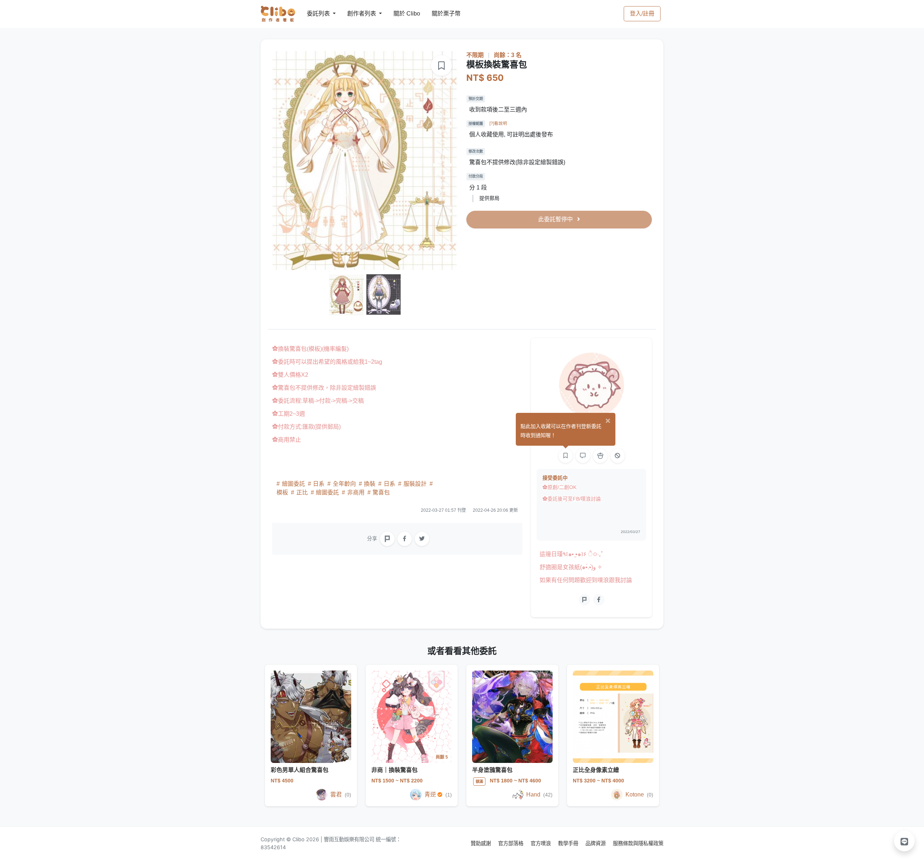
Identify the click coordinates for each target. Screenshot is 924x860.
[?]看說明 (498, 123)
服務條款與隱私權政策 (638, 843)
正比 (302, 492)
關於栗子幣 (439, 13)
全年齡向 (344, 484)
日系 (318, 484)
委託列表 (314, 13)
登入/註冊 (642, 13)
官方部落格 (511, 843)
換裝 (369, 484)
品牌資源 (596, 843)
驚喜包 (380, 492)
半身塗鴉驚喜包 (492, 770)
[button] (904, 840)
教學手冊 (569, 843)
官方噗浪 (541, 843)
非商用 (356, 492)
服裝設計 (415, 484)
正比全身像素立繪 (596, 770)
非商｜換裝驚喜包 (394, 770)
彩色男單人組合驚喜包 (299, 770)
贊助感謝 (481, 843)
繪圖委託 (293, 484)
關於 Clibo (400, 13)
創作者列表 (356, 13)
